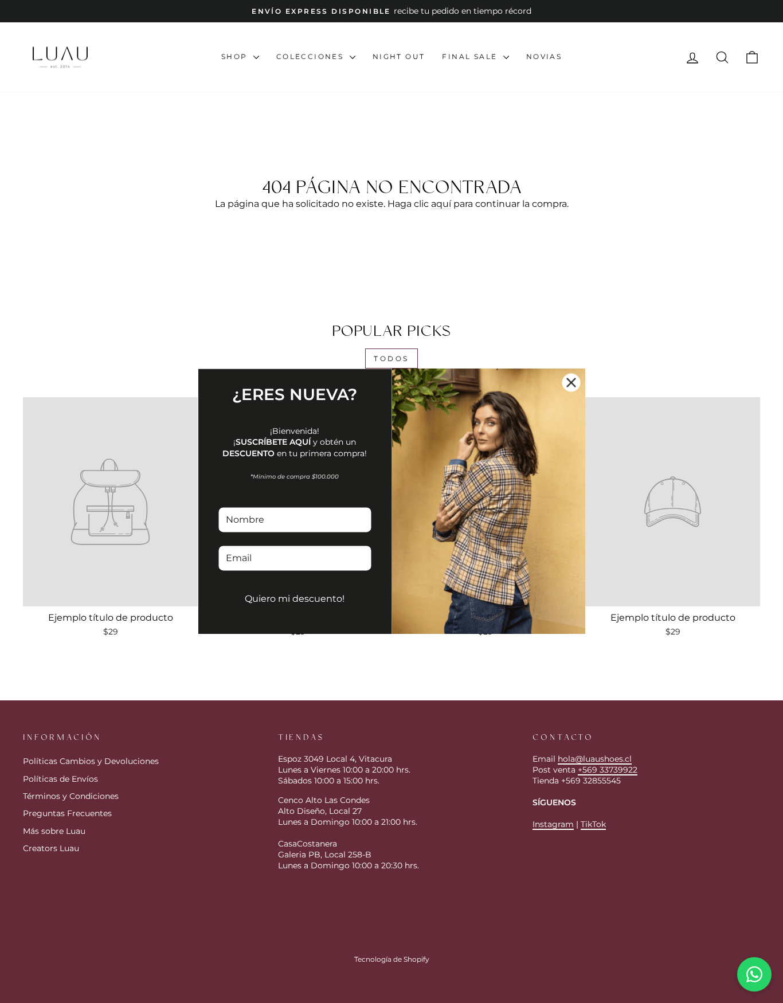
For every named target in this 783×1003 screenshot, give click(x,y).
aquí (441, 203)
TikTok (593, 824)
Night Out (399, 56)
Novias (544, 56)
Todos (391, 358)
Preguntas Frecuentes (67, 813)
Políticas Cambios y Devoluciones (91, 761)
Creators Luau (51, 848)
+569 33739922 (607, 769)
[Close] (571, 382)
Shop (235, 56)
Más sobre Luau (54, 831)
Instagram (553, 824)
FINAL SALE (471, 56)
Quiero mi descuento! (294, 598)
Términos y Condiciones (71, 796)
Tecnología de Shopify (391, 959)
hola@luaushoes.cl (595, 758)
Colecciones (311, 56)
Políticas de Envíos (60, 778)
